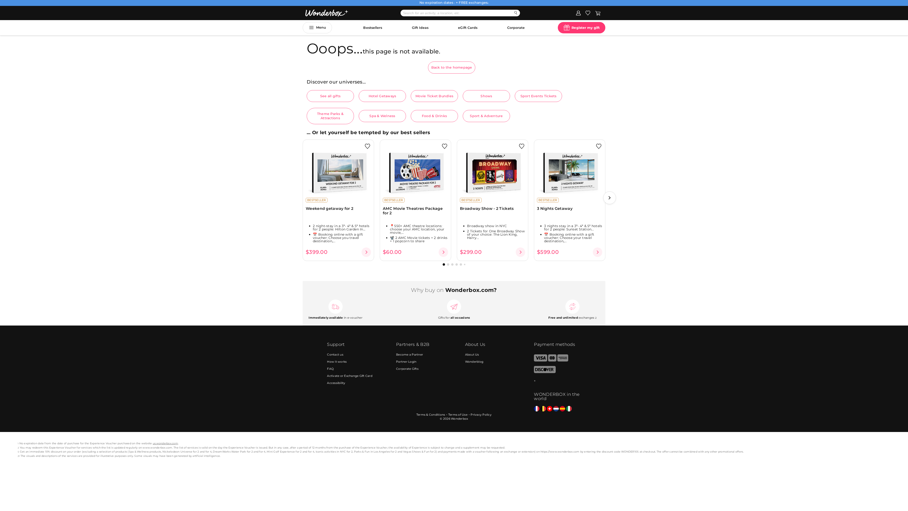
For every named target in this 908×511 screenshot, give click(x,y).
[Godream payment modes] (557, 381)
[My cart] (598, 13)
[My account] (578, 13)
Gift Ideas (420, 28)
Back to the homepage (451, 67)
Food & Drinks (434, 116)
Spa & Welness (382, 116)
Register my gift (586, 28)
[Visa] (540, 360)
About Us (472, 354)
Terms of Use (457, 414)
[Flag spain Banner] (562, 409)
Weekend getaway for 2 (329, 208)
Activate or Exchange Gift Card (349, 376)
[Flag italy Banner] (569, 409)
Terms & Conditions (430, 414)
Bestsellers (372, 28)
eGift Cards (467, 28)
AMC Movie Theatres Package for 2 (413, 210)
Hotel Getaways (382, 96)
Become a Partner (409, 354)
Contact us (335, 354)
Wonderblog (474, 361)
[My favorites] (587, 13)
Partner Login (406, 361)
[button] (609, 197)
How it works (337, 361)
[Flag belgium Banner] (543, 409)
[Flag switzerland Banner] (549, 409)
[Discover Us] (545, 372)
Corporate (516, 28)
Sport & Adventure (486, 116)
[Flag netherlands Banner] (556, 409)
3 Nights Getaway (554, 208)
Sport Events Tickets (538, 96)
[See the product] (366, 252)
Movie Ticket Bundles (434, 96)
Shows (486, 96)
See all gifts (330, 96)
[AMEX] (562, 360)
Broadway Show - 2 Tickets (487, 208)
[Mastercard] (552, 360)
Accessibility (336, 383)
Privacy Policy (481, 414)
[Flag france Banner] (536, 409)
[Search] (516, 13)
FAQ (330, 368)
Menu (321, 27)
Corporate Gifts (407, 368)
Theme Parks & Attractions (330, 116)
